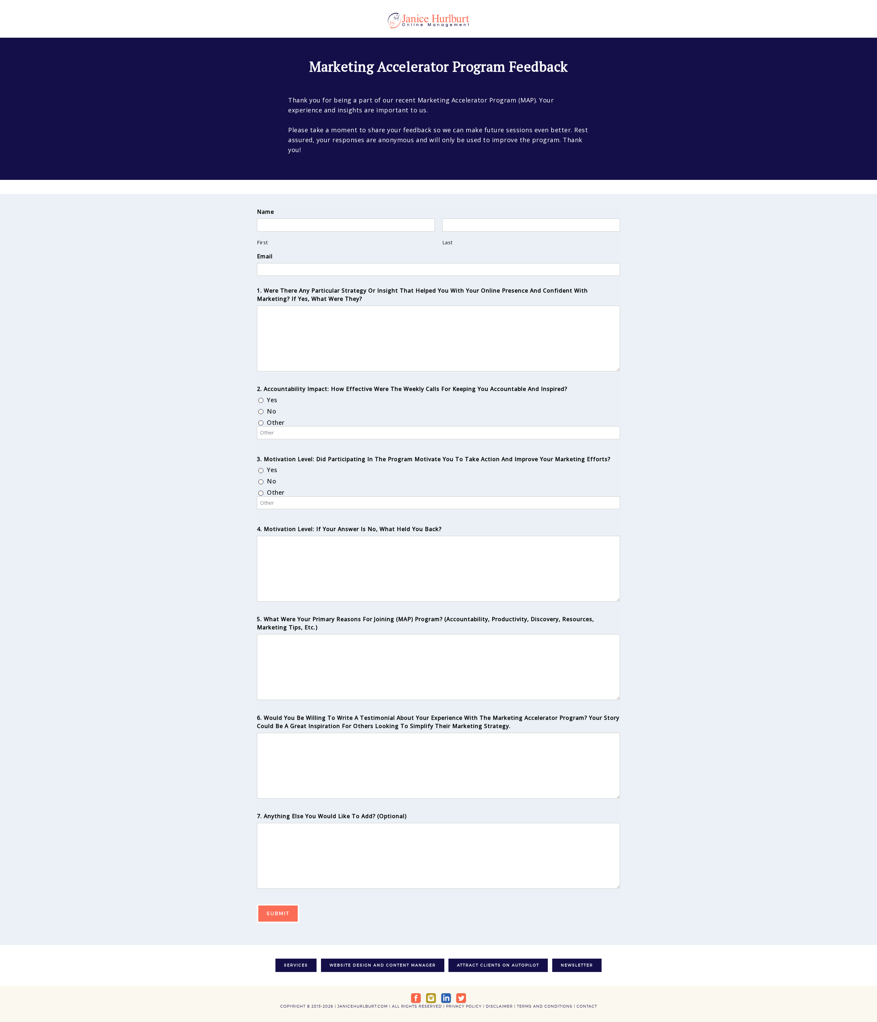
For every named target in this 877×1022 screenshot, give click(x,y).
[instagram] (431, 998)
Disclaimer (499, 1006)
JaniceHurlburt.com (362, 1006)
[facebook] (416, 998)
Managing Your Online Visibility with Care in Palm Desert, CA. (438, 20)
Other (276, 423)
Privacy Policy (464, 1006)
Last (447, 242)
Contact (587, 1006)
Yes (272, 400)
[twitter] (461, 998)
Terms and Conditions (544, 1006)
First (262, 242)
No (271, 411)
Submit (278, 913)
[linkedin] (446, 998)
